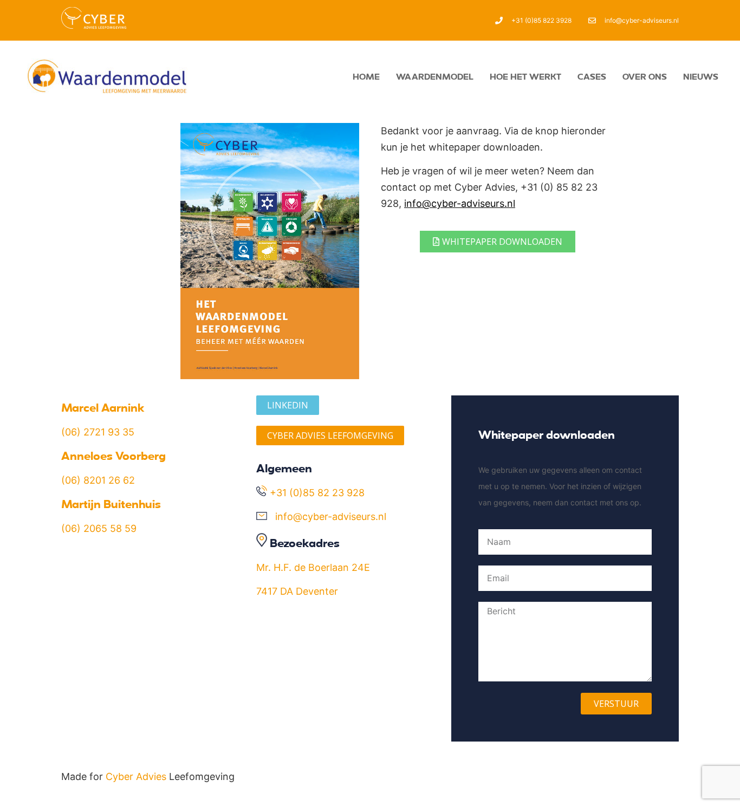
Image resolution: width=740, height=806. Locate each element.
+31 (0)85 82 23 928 (317, 492)
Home (366, 76)
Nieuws (700, 76)
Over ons (644, 76)
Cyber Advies (136, 776)
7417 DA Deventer (297, 591)
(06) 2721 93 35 (97, 432)
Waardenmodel (434, 76)
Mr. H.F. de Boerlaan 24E (313, 567)
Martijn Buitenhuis (111, 503)
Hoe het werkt (525, 76)
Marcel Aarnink (103, 407)
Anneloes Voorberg (113, 455)
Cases (591, 76)
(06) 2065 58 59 (99, 528)
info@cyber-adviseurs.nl (459, 203)
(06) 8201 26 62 (98, 480)
